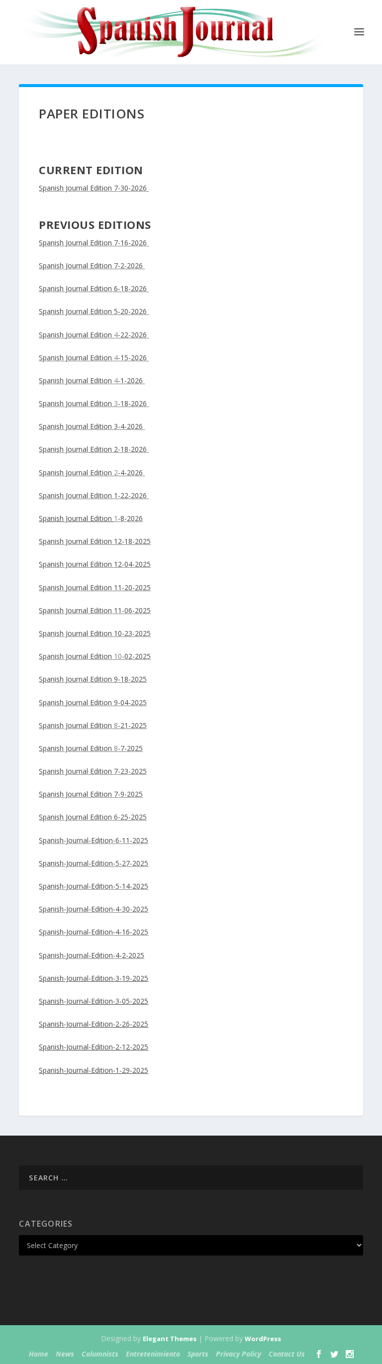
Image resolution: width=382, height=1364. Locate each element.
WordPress (263, 1338)
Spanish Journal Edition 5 (78, 311)
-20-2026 (133, 311)
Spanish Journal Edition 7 (78, 188)
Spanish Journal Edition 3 (78, 426)
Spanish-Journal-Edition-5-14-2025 (93, 886)
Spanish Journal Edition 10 (80, 633)
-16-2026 (133, 242)
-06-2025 (136, 610)
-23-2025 (136, 633)
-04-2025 (136, 564)
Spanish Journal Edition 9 (78, 679)
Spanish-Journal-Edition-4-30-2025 (93, 909)
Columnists (100, 1354)
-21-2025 (132, 725)
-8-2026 (130, 518)
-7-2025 (130, 748)
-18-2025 (136, 541)
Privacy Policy (238, 1354)
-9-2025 (130, 794)
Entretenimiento (153, 1354)
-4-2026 (131, 426)
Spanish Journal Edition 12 (80, 541)
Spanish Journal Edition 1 (78, 495)
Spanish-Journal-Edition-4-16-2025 (93, 932)
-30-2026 (133, 188)
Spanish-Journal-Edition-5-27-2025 (93, 863)
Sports (198, 1354)
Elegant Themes (169, 1338)
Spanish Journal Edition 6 (78, 288)
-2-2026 (131, 265)
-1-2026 (131, 380)
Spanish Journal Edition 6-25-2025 (93, 817)
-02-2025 (136, 656)
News (65, 1354)
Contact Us (287, 1354)
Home (38, 1354)
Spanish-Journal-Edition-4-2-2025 (91, 955)
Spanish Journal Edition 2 (78, 449)
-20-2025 (136, 587)
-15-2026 (133, 357)
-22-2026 (133, 334)
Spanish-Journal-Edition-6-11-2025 (93, 840)
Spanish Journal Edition (76, 334)
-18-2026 (133, 288)
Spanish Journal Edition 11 (80, 587)
